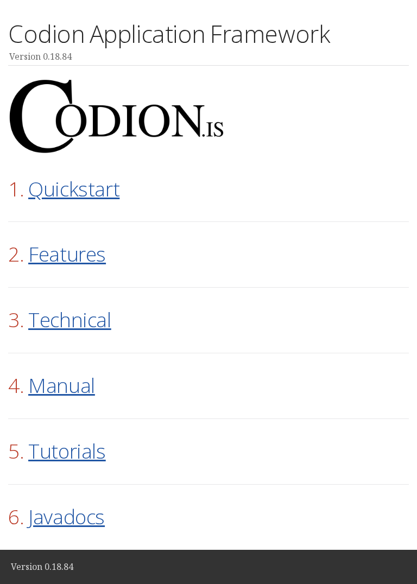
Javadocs (66, 516)
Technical (69, 319)
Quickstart (73, 188)
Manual (61, 385)
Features (67, 254)
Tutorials (67, 451)
